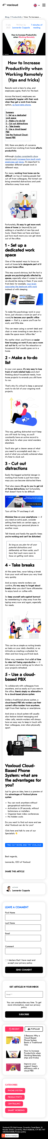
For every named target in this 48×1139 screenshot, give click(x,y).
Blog (7, 17)
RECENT (15, 1029)
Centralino (14, 1104)
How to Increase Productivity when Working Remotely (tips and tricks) (32, 1054)
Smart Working (16, 1110)
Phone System (15, 1090)
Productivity (17, 17)
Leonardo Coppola (21, 28)
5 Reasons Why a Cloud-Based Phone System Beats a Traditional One (33, 1040)
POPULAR (35, 1029)
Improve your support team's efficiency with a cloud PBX (31, 1067)
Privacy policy (20, 1132)
